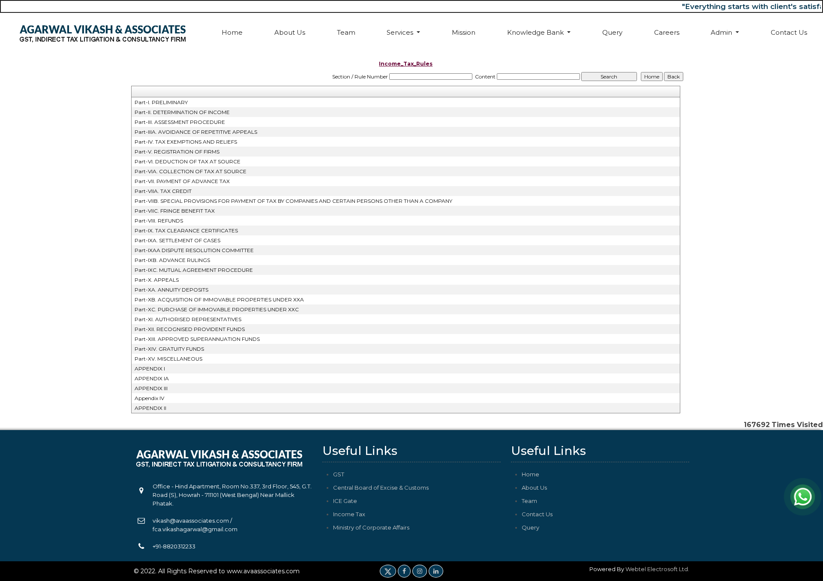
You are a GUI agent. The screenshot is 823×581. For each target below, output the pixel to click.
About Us (289, 32)
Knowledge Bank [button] (536, 32)
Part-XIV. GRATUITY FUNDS (169, 349)
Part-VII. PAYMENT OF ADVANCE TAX (182, 181)
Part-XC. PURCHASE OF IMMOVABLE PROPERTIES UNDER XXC (217, 309)
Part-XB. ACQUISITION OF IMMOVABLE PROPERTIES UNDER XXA (219, 299)
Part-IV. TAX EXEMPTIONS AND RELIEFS (186, 141)
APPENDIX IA (152, 378)
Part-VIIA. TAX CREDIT (163, 191)
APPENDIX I (150, 368)
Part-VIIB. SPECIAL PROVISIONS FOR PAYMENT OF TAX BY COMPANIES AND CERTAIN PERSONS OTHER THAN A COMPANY (293, 201)
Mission (463, 32)
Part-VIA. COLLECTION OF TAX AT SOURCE (190, 171)
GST (338, 474)
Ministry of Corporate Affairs (371, 527)
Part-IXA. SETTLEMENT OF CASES (177, 240)
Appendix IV (149, 398)
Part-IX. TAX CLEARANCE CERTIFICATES (186, 230)
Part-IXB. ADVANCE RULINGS (172, 260)
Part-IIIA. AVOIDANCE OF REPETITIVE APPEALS (196, 132)
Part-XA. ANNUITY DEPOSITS (171, 289)
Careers (666, 32)
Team (346, 32)
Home (232, 32)
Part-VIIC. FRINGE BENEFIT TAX (175, 211)
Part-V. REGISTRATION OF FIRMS (177, 151)
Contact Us (789, 32)
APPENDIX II (150, 408)
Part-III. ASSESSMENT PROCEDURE (180, 122)
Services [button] (401, 32)
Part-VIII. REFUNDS (159, 220)
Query (612, 32)
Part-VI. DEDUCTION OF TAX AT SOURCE (187, 161)
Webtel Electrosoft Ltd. (657, 569)
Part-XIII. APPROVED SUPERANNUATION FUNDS (197, 339)
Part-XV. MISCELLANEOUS (168, 358)
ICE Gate (345, 500)
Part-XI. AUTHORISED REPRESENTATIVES (188, 319)
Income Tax (349, 514)
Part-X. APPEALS (157, 280)
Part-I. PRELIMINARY (161, 102)
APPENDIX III (151, 388)
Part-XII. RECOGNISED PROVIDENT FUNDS (190, 329)
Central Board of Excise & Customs (381, 487)
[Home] (103, 32)
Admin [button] (722, 32)
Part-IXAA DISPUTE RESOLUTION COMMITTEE (194, 250)
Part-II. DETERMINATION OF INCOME (182, 112)
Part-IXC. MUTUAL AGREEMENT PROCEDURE (194, 270)
